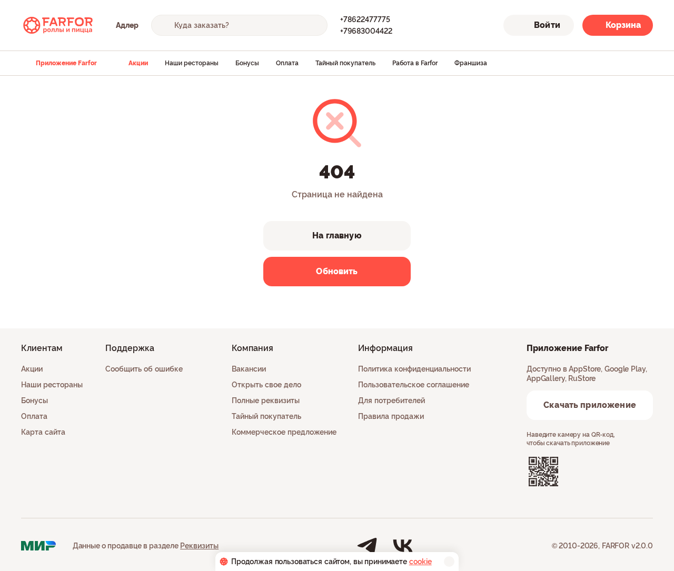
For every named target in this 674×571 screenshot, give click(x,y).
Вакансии (249, 369)
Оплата (287, 63)
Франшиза (470, 63)
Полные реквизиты (266, 400)
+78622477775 (365, 19)
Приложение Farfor (66, 63)
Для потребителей (391, 400)
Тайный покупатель (345, 63)
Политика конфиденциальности (414, 369)
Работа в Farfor (415, 63)
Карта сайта (43, 432)
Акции (138, 63)
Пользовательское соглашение (413, 384)
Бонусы (247, 63)
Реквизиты (199, 546)
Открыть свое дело (266, 384)
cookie (420, 561)
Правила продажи (391, 416)
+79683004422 (366, 31)
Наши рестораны (192, 63)
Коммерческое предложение (284, 432)
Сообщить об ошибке (144, 369)
